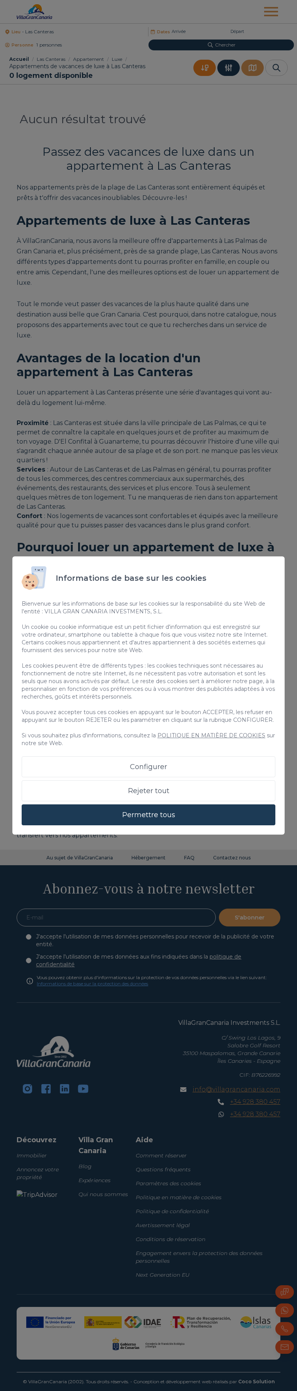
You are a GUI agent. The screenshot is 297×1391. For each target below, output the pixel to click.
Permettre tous (148, 815)
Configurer (148, 767)
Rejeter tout (148, 791)
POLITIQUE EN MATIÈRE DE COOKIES (211, 735)
